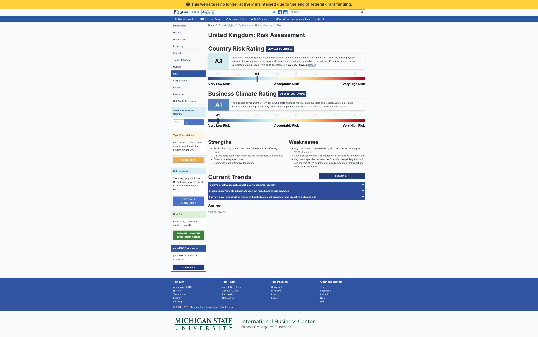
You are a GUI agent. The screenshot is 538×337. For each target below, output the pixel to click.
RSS (322, 301)
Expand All (342, 176)
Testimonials (179, 294)
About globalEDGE (183, 287)
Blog (322, 298)
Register (177, 298)
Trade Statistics (181, 60)
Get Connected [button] (262, 19)
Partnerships (229, 294)
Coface (312, 64)
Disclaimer (276, 290)
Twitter (324, 287)
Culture (177, 66)
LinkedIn (324, 294)
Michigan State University (204, 307)
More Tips (188, 159)
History (177, 32)
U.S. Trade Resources (184, 101)
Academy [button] (301, 19)
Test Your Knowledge (188, 201)
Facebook (325, 290)
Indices (177, 87)
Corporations (180, 80)
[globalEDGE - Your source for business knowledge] (194, 12)
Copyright (276, 287)
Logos (274, 298)
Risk (175, 73)
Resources (179, 94)
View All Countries (280, 48)
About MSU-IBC (230, 290)
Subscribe (188, 267)
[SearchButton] (362, 12)
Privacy (275, 294)
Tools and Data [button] (237, 19)
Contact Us (228, 298)
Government (179, 39)
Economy (178, 46)
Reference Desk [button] (212, 19)
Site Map (178, 301)
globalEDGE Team (231, 287)
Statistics (178, 53)
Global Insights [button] (186, 19)
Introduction (179, 25)
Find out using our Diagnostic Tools (188, 235)
